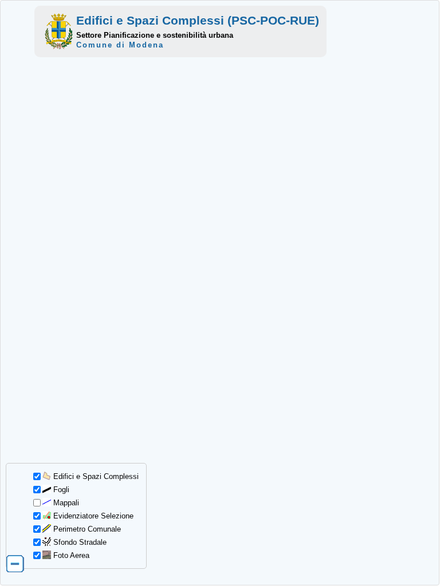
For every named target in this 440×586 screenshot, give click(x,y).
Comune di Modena (120, 45)
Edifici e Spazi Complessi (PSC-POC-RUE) (197, 20)
